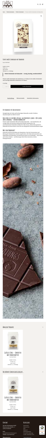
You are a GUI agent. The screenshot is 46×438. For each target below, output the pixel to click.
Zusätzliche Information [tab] (33, 98)
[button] (42, 4)
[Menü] (44, 426)
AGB (24, 428)
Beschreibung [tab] (10, 98)
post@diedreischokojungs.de (10, 433)
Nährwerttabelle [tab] (20, 98)
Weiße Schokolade (20, 12)
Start (4, 12)
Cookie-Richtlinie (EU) (28, 434)
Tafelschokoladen (10, 12)
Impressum (26, 425)
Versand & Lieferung (28, 433)
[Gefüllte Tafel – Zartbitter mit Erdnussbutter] (13, 340)
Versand (6, 69)
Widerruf (25, 430)
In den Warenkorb (27, 86)
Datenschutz (26, 427)
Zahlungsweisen (27, 431)
